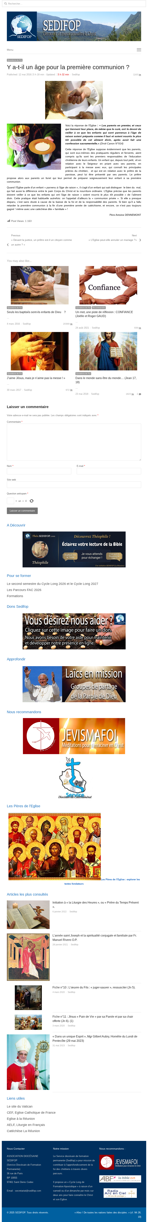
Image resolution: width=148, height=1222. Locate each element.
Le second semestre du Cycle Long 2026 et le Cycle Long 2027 (52, 584)
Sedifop (76, 74)
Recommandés (99, 308)
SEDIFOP (12, 1160)
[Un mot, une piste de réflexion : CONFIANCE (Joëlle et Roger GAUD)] (108, 268)
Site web (11, 479)
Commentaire (14, 421)
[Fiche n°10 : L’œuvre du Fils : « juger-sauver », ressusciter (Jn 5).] (28, 987)
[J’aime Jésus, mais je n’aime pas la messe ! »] (40, 334)
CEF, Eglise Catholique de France (31, 1112)
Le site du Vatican (19, 1106)
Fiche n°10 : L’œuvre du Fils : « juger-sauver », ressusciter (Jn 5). (94, 987)
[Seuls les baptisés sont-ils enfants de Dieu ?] (40, 268)
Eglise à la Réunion (21, 1119)
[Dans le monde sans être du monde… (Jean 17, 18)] (108, 334)
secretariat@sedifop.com (28, 1190)
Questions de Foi (15, 60)
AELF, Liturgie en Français (26, 1125)
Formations (15, 596)
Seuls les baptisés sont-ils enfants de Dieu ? (36, 312)
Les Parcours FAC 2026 (24, 590)
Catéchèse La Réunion (23, 1131)
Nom (10, 466)
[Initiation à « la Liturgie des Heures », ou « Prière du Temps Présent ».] (28, 902)
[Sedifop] (74, 26)
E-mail (81, 466)
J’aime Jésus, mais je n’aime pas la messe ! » (36, 378)
